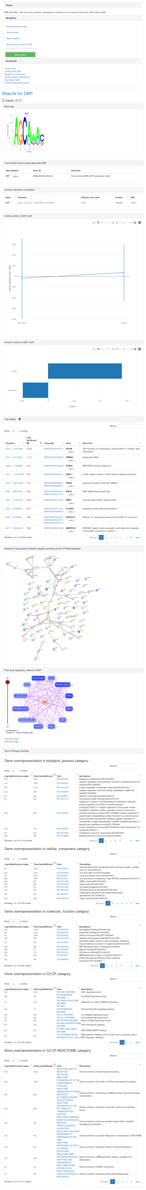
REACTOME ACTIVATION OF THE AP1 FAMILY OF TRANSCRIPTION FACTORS (66, 1108)
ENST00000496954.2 (54, 511)
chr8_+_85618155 (14, 491)
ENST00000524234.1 (54, 517)
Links (15, 176)
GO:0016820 (62, 942)
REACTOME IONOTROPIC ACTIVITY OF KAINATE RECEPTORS (68, 1147)
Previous (93, 537)
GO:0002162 (62, 929)
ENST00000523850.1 (54, 491)
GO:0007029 (62, 832)
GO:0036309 (62, 828)
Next (138, 537)
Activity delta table (13, 71)
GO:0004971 (62, 955)
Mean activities (13, 38)
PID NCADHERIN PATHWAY (64, 996)
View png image (11, 741)
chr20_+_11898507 (14, 465)
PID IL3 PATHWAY (65, 1014)
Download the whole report (17, 82)
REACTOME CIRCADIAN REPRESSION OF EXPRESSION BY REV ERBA (68, 1135)
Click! (133, 202)
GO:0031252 (62, 886)
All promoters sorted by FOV (19, 44)
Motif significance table (17, 26)
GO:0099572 (62, 894)
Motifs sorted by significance (17, 77)
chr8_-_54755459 (14, 517)
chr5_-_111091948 (14, 499)
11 (131, 840)
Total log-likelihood (43, 776)
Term (59, 776)
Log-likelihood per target (16, 776)
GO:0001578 (62, 798)
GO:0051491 (62, 787)
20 (131, 537)
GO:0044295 (62, 872)
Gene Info (87, 443)
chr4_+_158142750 (14, 482)
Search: (113, 425)
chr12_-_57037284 (14, 448)
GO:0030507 (62, 949)
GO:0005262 (62, 935)
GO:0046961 (62, 959)
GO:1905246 (62, 813)
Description (84, 776)
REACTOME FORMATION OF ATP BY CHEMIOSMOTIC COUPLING (68, 1081)
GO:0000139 (62, 898)
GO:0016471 (62, 878)
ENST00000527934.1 (54, 474)
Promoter (10, 443)
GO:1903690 (62, 791)
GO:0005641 (62, 875)
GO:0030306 (62, 946)
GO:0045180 (62, 884)
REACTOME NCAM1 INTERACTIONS (66, 1167)
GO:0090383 (62, 778)
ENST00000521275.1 (54, 519)
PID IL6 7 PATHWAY (66, 1017)
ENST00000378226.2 (54, 465)
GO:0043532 (62, 932)
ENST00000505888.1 (54, 482)
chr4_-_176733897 (14, 457)
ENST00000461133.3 (54, 508)
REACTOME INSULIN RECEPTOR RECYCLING (66, 1071)
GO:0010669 (62, 835)
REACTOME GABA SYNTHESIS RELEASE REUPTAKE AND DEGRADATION (67, 1158)
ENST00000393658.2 (54, 457)
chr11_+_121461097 (15, 474)
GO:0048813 (62, 795)
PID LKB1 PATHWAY (66, 992)
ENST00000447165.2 (54, 499)
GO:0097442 (62, 889)
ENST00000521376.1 (54, 494)
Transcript (49, 443)
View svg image (11, 738)
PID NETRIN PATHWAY (67, 1020)
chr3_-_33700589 (14, 508)
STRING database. (71, 548)
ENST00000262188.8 (54, 528)
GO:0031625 (62, 938)
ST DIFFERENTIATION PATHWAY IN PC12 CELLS (69, 1036)
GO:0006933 (62, 783)
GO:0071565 (62, 881)
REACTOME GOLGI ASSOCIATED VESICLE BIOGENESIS (67, 1174)
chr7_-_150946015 (14, 528)
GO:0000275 (62, 868)
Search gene (20, 54)
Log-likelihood (31, 439)
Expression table (12, 79)
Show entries (15, 430)
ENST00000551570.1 (54, 448)
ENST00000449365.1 (54, 485)
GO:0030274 (62, 952)
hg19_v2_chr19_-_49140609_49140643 (36, 202)
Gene (68, 443)
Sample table (12, 32)
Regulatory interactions (15, 74)
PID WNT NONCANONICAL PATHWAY (65, 1009)
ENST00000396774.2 (54, 522)
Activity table (10, 68)
